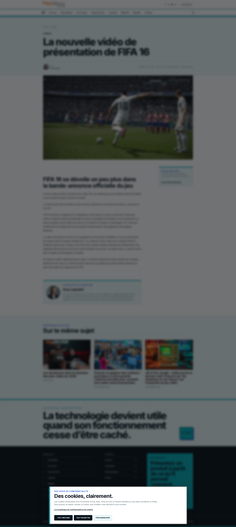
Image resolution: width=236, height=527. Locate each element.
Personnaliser (103, 518)
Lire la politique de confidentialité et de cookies (73, 510)
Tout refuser (63, 518)
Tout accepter (83, 518)
